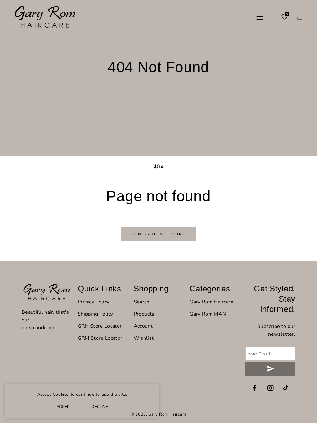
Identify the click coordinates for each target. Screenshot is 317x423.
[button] (259, 16)
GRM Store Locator (100, 338)
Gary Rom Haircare (211, 302)
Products (144, 314)
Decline (100, 406)
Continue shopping (158, 234)
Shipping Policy (95, 314)
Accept (64, 406)
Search (142, 302)
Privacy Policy (93, 302)
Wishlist (144, 338)
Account (143, 326)
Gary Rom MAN (207, 314)
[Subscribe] (270, 369)
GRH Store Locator (100, 326)
